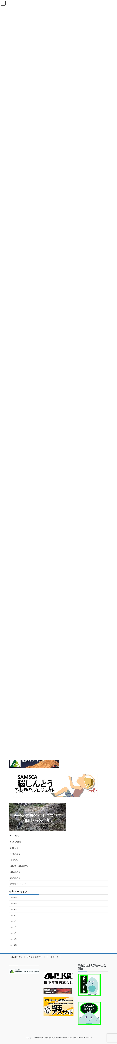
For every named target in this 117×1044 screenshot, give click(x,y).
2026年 (13, 897)
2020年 (13, 933)
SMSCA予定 (16, 957)
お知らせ (14, 848)
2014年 (13, 945)
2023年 (13, 915)
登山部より (15, 872)
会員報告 (14, 860)
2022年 (13, 921)
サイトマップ (53, 957)
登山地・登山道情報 (19, 866)
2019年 (13, 939)
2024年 (13, 909)
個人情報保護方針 (35, 957)
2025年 (13, 903)
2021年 (13, 927)
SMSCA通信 (15, 842)
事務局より (15, 854)
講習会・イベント (18, 884)
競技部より (15, 878)
